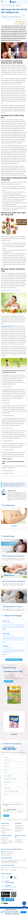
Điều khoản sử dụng (5, 828)
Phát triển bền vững (19, 828)
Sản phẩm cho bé (4, 839)
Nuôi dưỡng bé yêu (18, 840)
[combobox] (14, 778)
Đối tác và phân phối (19, 830)
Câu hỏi (5, 794)
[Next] (26, 724)
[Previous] (1, 724)
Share (26, 16)
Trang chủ (3, 5)
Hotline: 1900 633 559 (10, 887)
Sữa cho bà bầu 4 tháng (13, 290)
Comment (3, 881)
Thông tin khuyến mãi (5, 825)
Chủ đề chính (7, 788)
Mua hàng (3, 827)
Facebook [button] (3, 877)
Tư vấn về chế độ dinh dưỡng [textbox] (11, 791)
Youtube (7, 877)
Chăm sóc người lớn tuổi (20, 842)
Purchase (3, 886)
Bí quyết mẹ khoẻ (18, 839)
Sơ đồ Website (3, 832)
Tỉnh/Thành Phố (8, 775)
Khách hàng (7, 782)
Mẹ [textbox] (5, 784)
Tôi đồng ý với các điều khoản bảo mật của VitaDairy (13, 805)
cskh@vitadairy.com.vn (10, 853)
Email (5, 769)
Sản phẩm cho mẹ (4, 837)
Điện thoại (6, 763)
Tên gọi (5, 757)
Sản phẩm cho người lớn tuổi (7, 840)
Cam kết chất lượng (19, 827)
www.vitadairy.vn (9, 851)
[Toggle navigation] (2, 2)
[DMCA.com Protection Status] (4, 903)
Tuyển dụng (17, 831)
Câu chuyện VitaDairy (19, 825)
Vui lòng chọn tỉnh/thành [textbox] (10, 778)
